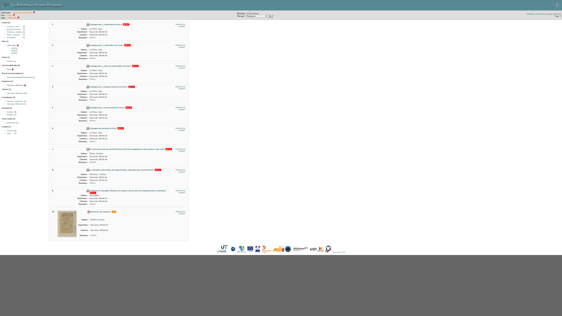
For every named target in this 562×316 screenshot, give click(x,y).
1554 (13, 48)
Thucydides (11, 37)
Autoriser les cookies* (180, 25)
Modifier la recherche (535, 14)
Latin (9, 133)
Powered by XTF (339, 252)
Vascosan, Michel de (15, 93)
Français (10, 131)
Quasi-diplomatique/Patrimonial (19, 77)
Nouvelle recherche (553, 14)
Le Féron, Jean (13, 27)
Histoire (10, 61)
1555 (13, 51)
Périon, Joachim (13, 35)
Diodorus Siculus (13, 29)
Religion (10, 115)
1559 (13, 53)
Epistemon (11, 123)
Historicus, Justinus (14, 32)
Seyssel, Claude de (14, 101)
